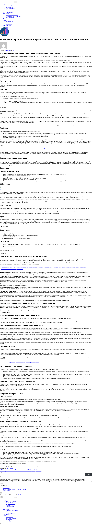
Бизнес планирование (11, 22)
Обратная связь (6, 490)
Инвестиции (6, 13)
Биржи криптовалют (8, 12)
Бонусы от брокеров (11, 5)
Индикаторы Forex (10, 8)
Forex (4, 4)
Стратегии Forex (10, 11)
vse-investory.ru (3, 0)
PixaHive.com (21, 494)
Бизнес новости (9, 21)
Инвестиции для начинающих (13, 16)
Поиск (1, 472)
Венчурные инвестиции (12, 15)
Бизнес (4, 20)
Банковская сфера (7, 25)
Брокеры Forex (9, 7)
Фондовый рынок (10, 17)
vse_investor (15, 50)
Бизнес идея (9, 24)
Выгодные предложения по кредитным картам (14, 489)
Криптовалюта (6, 18)
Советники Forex (10, 9)
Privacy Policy (6, 488)
